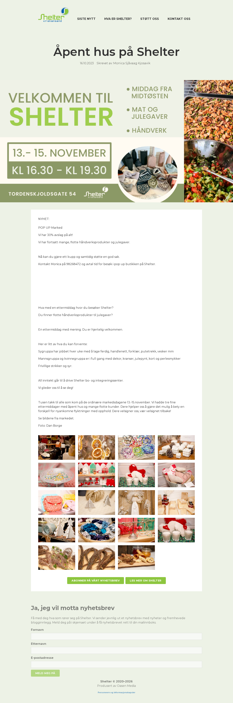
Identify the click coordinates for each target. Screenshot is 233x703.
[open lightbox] (56, 447)
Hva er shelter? (118, 19)
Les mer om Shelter (145, 580)
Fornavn (37, 629)
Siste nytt (86, 19)
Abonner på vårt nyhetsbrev (96, 580)
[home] (53, 14)
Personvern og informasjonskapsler (116, 692)
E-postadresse (42, 658)
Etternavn (38, 644)
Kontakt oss (179, 19)
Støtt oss (149, 19)
